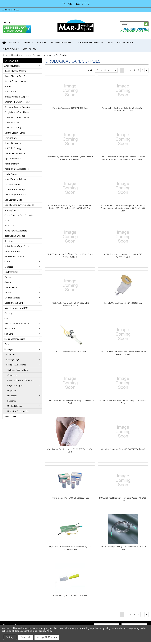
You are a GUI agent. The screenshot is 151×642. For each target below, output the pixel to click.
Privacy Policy (45, 630)
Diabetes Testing (12, 127)
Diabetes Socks (11, 122)
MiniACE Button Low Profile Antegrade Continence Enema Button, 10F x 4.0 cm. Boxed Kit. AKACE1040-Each (123, 208)
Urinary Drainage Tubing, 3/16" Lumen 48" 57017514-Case (123, 548)
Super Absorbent (12, 251)
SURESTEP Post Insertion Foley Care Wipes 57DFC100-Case (123, 499)
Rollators (8, 241)
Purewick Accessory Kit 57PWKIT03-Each (70, 108)
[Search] (146, 23)
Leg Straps (12, 390)
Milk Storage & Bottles (15, 194)
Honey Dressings (12, 143)
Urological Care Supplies (18, 411)
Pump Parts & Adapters (15, 230)
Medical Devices (12, 297)
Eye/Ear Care (10, 137)
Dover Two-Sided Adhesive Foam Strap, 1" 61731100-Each (70, 401)
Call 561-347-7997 (76, 3)
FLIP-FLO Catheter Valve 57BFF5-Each (70, 351)
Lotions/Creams (12, 184)
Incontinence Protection (15, 153)
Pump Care (9, 225)
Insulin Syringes (11, 174)
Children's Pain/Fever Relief (17, 101)
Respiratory (9, 328)
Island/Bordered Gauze (15, 179)
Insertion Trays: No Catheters (20, 380)
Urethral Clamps (14, 406)
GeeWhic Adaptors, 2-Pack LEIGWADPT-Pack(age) (123, 449)
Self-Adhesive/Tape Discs (16, 246)
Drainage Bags (12, 359)
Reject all (26, 637)
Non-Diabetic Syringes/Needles (19, 204)
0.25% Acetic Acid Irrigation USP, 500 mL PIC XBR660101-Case (70, 304)
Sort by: (90, 70)
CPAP (7, 261)
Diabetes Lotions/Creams (16, 117)
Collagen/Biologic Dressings (17, 107)
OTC (6, 318)
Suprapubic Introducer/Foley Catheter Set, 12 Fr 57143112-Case (70, 548)
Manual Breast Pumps (15, 189)
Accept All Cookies (47, 637)
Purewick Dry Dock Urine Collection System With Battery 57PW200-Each (123, 109)
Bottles (7, 86)
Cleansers (12, 375)
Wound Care (10, 416)
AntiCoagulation (12, 65)
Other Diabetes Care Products (18, 215)
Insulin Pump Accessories (16, 168)
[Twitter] (5, 23)
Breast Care (10, 91)
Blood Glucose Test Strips (16, 76)
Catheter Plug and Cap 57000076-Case (70, 595)
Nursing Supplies (12, 210)
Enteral (7, 277)
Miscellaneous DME (13, 302)
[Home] (4, 42)
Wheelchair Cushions (14, 256)
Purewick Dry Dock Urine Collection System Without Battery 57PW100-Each (70, 158)
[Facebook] (9, 23)
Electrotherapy (11, 271)
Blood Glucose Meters (15, 71)
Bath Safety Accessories (16, 81)
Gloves (7, 282)
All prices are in (11, 10)
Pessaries (11, 400)
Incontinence (10, 287)
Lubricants (12, 395)
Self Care (8, 333)
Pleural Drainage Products (16, 323)
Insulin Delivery (11, 163)
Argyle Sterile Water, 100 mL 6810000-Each (70, 498)
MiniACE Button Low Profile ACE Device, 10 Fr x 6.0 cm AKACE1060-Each (70, 255)
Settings (10, 637)
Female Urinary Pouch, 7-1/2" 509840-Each (123, 303)
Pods (6, 220)
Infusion (8, 292)
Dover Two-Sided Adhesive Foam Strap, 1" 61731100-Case (123, 401)
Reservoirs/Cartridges (14, 235)
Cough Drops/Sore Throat (16, 112)
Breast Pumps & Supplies (16, 96)
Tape (6, 344)
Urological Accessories (33, 55)
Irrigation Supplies (15, 385)
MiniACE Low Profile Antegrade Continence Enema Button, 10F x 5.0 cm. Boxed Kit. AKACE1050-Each (123, 158)
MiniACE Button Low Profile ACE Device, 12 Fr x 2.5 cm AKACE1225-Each (123, 353)
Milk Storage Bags (13, 199)
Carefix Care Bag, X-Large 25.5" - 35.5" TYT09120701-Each (70, 450)
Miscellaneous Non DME (16, 308)
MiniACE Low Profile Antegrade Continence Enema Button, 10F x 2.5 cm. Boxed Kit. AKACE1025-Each (70, 206)
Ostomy (8, 313)
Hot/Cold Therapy (12, 148)
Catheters (10, 354)
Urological (15, 55)
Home (5, 55)
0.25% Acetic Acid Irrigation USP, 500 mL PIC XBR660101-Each (123, 255)
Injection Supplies (12, 158)
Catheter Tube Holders (17, 370)
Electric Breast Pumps (14, 132)
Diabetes (8, 266)
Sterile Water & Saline (14, 338)
